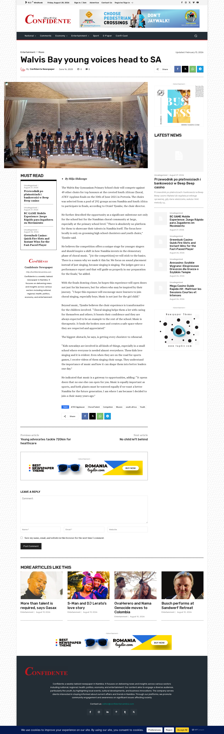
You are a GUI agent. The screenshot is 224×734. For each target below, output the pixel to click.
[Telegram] (200, 69)
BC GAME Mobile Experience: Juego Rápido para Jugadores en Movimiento (38, 218)
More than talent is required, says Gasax (38, 605)
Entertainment (27, 52)
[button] (196, 36)
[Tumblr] (125, 712)
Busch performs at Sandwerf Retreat (178, 605)
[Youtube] (198, 3)
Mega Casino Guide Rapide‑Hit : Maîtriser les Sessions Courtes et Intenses (185, 290)
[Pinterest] (116, 712)
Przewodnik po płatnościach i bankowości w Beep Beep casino (36, 195)
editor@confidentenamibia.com (118, 704)
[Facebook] (182, 3)
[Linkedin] (107, 712)
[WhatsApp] (192, 69)
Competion (108, 407)
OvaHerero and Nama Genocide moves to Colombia (132, 607)
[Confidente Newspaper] (23, 69)
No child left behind (134, 439)
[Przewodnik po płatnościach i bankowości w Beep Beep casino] (179, 155)
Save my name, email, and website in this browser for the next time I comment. (64, 537)
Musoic (119, 407)
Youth (142, 407)
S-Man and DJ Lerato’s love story (87, 605)
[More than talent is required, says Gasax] (41, 585)
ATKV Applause (78, 407)
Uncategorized (30, 185)
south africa (131, 407)
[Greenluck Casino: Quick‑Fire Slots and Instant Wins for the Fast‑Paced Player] (160, 241)
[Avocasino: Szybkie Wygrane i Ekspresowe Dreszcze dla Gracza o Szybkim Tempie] (160, 264)
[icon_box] (124, 3)
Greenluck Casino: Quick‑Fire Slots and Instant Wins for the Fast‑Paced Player (37, 240)
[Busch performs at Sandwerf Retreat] (183, 585)
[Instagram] (186, 3)
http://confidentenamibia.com (38, 272)
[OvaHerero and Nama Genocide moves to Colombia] (135, 585)
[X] (190, 3)
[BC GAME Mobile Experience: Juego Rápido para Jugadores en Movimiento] (160, 218)
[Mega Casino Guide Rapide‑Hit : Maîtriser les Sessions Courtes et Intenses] (160, 288)
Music (41, 52)
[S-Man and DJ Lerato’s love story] (89, 585)
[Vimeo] (194, 3)
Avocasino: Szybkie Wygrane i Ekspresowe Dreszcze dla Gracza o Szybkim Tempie (184, 267)
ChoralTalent (94, 407)
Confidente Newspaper (42, 69)
